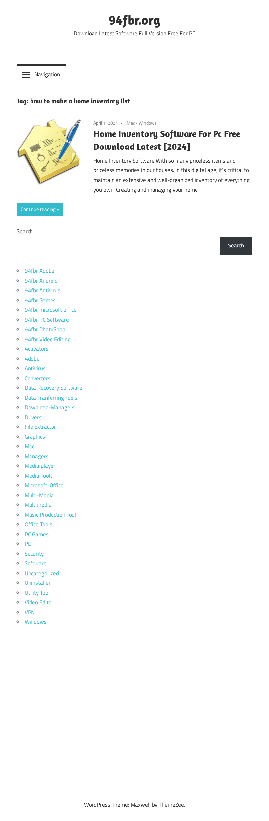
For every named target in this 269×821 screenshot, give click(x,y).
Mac (131, 122)
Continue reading (38, 209)
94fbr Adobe (39, 270)
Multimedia (38, 504)
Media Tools (39, 475)
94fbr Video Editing (48, 339)
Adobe (32, 358)
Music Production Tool (50, 514)
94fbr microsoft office (51, 309)
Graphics (35, 436)
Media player (40, 465)
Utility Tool (37, 592)
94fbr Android (41, 280)
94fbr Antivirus (42, 290)
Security (34, 553)
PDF (29, 543)
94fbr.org (134, 19)
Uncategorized (42, 573)
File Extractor (40, 426)
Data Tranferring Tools (51, 397)
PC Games (37, 534)
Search (25, 231)
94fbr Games (40, 300)
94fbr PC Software (47, 319)
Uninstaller (38, 582)
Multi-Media (39, 495)
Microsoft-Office (44, 485)
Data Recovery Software (53, 387)
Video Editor (39, 602)
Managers (37, 456)
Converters (38, 378)
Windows (148, 122)
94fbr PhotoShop (45, 329)
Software (36, 563)
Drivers (33, 417)
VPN (30, 612)
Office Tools (38, 524)
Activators (37, 348)
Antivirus (35, 368)
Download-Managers (50, 407)
